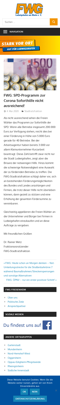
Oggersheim (14, 357)
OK (24, 391)
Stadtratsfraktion (33, 111)
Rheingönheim (16, 366)
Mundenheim (15, 349)
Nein (34, 391)
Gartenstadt (14, 345)
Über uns (12, 297)
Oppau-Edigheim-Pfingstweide (24, 362)
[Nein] (56, 390)
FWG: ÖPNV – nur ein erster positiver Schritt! (30, 279)
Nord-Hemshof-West (19, 353)
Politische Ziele (16, 301)
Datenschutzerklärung (30, 398)
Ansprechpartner (17, 306)
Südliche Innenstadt (18, 370)
